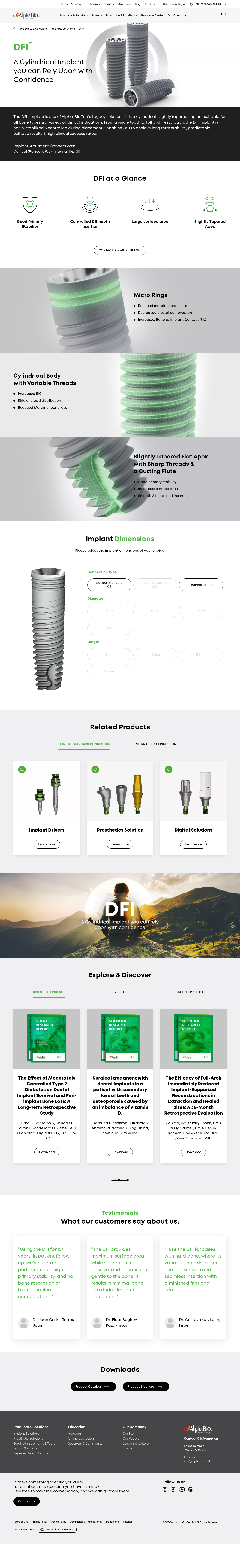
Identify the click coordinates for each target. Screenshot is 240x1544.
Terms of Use (21, 1522)
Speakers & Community (85, 1443)
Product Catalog (71, 4)
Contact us (26, 1501)
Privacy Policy (39, 1522)
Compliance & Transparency (86, 1522)
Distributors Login (174, 4)
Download (47, 1152)
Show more (120, 1179)
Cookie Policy (58, 1522)
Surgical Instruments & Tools (34, 1443)
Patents (127, 1522)
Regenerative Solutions (31, 1453)
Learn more (46, 844)
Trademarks (112, 1522)
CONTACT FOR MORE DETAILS (120, 250)
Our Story (129, 1433)
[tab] (84, 746)
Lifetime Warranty (24, 1530)
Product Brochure (141, 1386)
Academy (75, 1433)
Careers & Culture (136, 1443)
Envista (128, 1448)
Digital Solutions (26, 1448)
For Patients (93, 4)
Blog (137, 4)
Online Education (81, 1438)
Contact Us (152, 4)
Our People (131, 1438)
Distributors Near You (117, 4)
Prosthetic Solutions (28, 1438)
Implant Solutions (63, 29)
